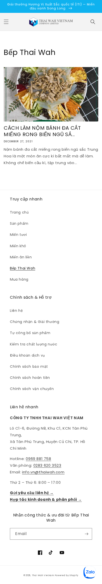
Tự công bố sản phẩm (30, 332)
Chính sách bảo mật (29, 366)
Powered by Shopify (66, 575)
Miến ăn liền (21, 257)
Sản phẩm (19, 223)
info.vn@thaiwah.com (43, 472)
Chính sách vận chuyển (32, 388)
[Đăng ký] (86, 534)
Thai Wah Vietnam (43, 575)
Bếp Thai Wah (22, 268)
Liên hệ (16, 310)
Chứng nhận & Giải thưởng (34, 321)
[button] (6, 21)
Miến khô (18, 245)
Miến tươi (18, 234)
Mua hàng (19, 279)
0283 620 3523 (47, 465)
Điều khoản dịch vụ (27, 355)
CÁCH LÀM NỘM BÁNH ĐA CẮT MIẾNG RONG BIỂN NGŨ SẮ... (42, 131)
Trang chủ (19, 212)
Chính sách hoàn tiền (30, 377)
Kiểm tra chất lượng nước (33, 344)
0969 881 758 (38, 458)
